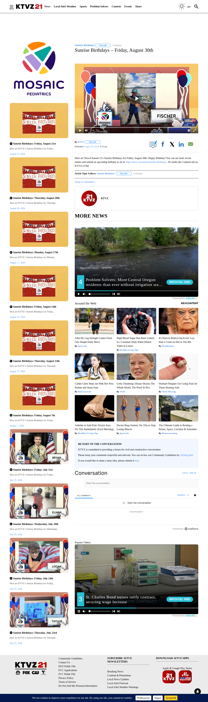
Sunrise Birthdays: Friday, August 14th (34, 306)
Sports (83, 6)
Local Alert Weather (65, 6)
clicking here (186, 455)
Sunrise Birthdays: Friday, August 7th (34, 415)
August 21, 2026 (17, 154)
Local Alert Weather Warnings (122, 687)
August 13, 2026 (17, 371)
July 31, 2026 (16, 480)
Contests (116, 6)
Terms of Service (67, 682)
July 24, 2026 (16, 589)
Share (138, 6)
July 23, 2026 (16, 643)
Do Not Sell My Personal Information (77, 685)
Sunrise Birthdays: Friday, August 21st (34, 143)
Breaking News (115, 671)
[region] (136, 512)
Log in (185, 473)
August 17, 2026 (17, 263)
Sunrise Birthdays (106, 173)
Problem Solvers (99, 6)
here (137, 460)
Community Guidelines (70, 658)
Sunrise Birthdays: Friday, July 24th (33, 578)
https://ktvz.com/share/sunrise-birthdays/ (146, 162)
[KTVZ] (29, 6)
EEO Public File (66, 666)
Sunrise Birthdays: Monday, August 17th (35, 252)
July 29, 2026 (16, 534)
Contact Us (64, 662)
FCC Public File (66, 674)
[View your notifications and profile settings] (195, 495)
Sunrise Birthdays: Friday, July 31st (33, 469)
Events (128, 6)
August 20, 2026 (17, 208)
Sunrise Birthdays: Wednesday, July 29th (35, 524)
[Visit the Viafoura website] (191, 551)
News (47, 6)
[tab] (84, 495)
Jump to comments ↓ (85, 181)
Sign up (192, 473)
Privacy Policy (65, 678)
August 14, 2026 (17, 317)
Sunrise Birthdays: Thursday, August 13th (36, 361)
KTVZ (81, 142)
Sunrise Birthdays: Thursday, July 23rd (35, 632)
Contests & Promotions (119, 675)
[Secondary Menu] (14, 6)
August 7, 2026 (17, 426)
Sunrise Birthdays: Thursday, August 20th (36, 198)
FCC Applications (67, 670)
